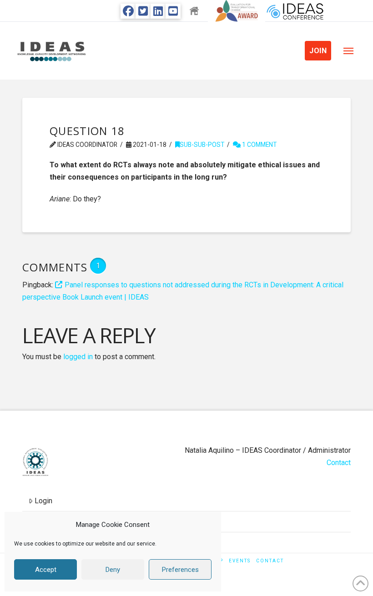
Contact (339, 462)
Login (43, 500)
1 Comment (259, 144)
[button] (348, 51)
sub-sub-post (202, 144)
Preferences (180, 570)
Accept (45, 570)
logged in (78, 356)
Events (240, 560)
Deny (113, 570)
